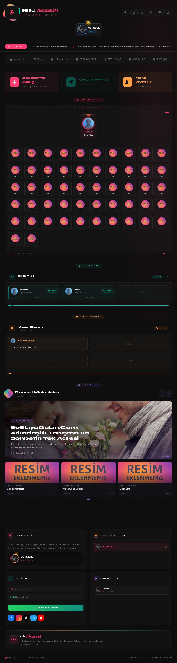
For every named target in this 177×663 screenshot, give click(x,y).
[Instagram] (134, 12)
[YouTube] (160, 12)
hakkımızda (61, 59)
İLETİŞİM (162, 59)
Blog (40, 59)
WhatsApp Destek (47, 608)
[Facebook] (125, 12)
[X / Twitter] (151, 12)
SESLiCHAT (114, 59)
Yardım (168, 658)
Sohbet (156, 658)
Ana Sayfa (134, 658)
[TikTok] (142, 12)
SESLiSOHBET (88, 59)
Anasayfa (20, 59)
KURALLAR (139, 59)
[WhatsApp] (168, 12)
